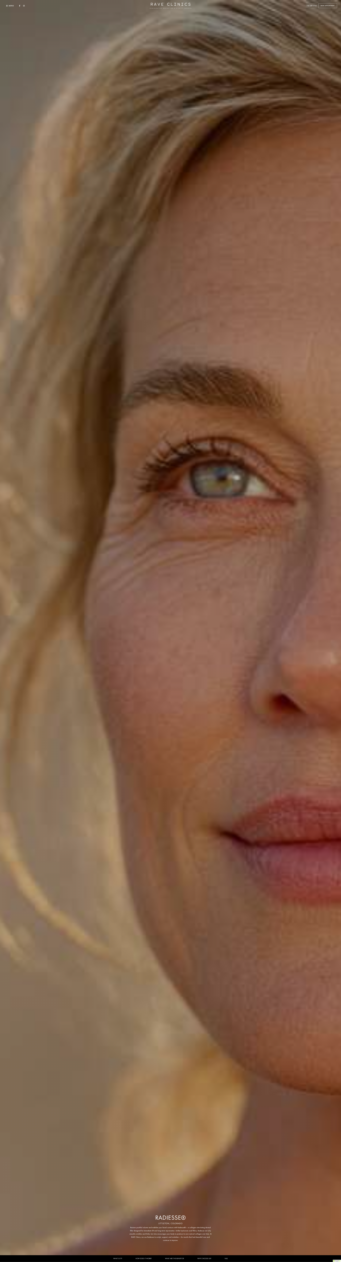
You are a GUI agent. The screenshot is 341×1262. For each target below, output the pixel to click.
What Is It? (117, 1258)
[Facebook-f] (19, 5)
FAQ (226, 1258)
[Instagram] (24, 5)
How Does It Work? (144, 1258)
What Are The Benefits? (174, 1258)
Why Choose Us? (204, 1258)
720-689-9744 (312, 6)
